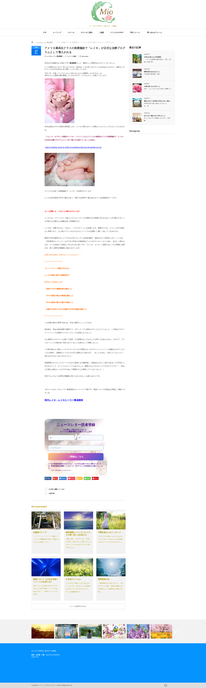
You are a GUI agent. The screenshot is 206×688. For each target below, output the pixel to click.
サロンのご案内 (87, 32)
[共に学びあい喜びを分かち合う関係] (138, 631)
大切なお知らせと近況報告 (152, 57)
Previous (28, 632)
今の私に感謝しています (56, 489)
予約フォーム (135, 32)
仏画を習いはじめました (152, 86)
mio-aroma (85, 56)
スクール (71, 32)
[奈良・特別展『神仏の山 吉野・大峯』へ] (43, 631)
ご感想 (101, 32)
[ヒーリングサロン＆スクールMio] (103, 26)
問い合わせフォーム (155, 32)
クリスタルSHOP (116, 32)
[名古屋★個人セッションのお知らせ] (90, 631)
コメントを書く (72, 56)
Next (177, 632)
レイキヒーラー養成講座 (45, 42)
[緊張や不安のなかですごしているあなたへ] (67, 631)
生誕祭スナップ (40, 532)
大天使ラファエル (73, 579)
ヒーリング (57, 32)
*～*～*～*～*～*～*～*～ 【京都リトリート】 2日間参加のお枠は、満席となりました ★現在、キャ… (46, 539)
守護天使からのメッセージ (109, 532)
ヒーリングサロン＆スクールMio (43, 651)
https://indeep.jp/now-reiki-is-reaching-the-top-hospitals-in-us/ (73, 147)
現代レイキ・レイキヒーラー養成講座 (64, 400)
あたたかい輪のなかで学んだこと (154, 116)
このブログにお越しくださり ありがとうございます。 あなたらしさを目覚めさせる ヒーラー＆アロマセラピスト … (110, 539)
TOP (44, 32)
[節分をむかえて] (162, 631)
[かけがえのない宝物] (114, 631)
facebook (165, 685)
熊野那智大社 (104, 579)
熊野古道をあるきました (152, 72)
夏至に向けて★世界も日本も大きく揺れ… (157, 101)
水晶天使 (51, 493)
